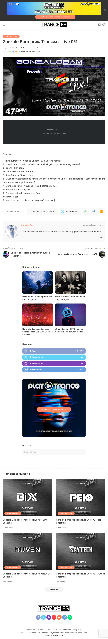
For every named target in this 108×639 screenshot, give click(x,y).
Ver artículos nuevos (92, 225)
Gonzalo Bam (21, 48)
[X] (98, 237)
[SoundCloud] (59, 617)
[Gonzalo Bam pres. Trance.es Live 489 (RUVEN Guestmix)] (27, 551)
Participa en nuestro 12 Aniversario (55, 17)
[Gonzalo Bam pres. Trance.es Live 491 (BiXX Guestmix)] (27, 497)
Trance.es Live (11, 36)
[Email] (15, 51)
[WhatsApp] (10, 51)
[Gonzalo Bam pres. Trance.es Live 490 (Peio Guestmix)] (80, 497)
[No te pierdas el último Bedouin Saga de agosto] (70, 282)
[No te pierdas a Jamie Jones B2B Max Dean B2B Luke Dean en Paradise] (37, 315)
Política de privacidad (54, 635)
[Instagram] (101, 237)
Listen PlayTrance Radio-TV (54, 409)
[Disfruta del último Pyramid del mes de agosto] (37, 282)
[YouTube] (54, 617)
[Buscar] (103, 25)
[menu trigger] (5, 25)
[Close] (105, 10)
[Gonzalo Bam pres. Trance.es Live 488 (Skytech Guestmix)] (80, 551)
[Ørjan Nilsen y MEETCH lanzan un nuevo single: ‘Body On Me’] (70, 315)
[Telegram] (12, 51)
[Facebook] (4, 51)
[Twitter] (7, 51)
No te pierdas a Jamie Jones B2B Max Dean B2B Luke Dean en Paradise (37, 332)
